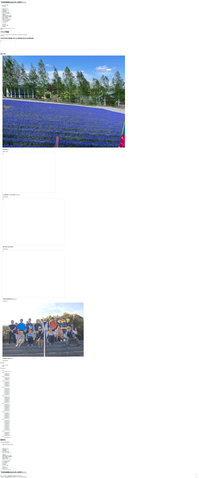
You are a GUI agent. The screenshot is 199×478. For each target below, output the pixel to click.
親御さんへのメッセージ (7, 18)
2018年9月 (6, 412)
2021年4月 (6, 392)
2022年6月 (6, 385)
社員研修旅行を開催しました (7, 358)
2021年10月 (7, 389)
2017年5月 (6, 426)
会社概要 (4, 24)
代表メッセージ (5, 9)
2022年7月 (6, 384)
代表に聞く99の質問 (6, 460)
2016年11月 (7, 432)
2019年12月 (7, 404)
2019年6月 (6, 408)
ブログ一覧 (4, 22)
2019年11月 (7, 405)
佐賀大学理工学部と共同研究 (7, 246)
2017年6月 (6, 425)
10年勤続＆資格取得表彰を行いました (9, 298)
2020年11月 (7, 397)
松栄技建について (5, 10)
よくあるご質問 (5, 21)
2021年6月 (6, 391)
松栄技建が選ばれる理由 (7, 15)
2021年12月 (7, 388)
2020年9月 (6, 400)
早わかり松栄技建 (5, 12)
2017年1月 (6, 430)
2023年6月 (6, 378)
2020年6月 (6, 401)
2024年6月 (6, 373)
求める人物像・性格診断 (7, 16)
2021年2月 (6, 394)
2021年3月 (6, 393)
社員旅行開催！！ (6, 149)
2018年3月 (6, 417)
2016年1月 (6, 435)
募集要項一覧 (4, 467)
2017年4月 (6, 427)
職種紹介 (4, 14)
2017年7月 (6, 424)
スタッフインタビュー (6, 13)
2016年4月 (6, 434)
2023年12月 (7, 377)
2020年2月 (6, 402)
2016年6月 (6, 433)
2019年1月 (6, 410)
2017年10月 (7, 422)
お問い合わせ (2, 28)
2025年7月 (6, 371)
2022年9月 (6, 381)
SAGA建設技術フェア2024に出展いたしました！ (11, 194)
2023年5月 (6, 379)
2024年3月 (6, 375)
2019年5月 (6, 409)
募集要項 (4, 6)
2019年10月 (7, 406)
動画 (3, 366)
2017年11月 (7, 421)
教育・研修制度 (5, 17)
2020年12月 (7, 396)
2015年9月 (6, 437)
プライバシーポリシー (10, 28)
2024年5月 (6, 374)
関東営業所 (4, 11)
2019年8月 (6, 407)
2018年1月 (6, 418)
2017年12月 (7, 420)
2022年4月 (6, 386)
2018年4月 (6, 416)
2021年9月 (6, 390)
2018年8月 (6, 413)
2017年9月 (6, 423)
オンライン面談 (5, 25)
